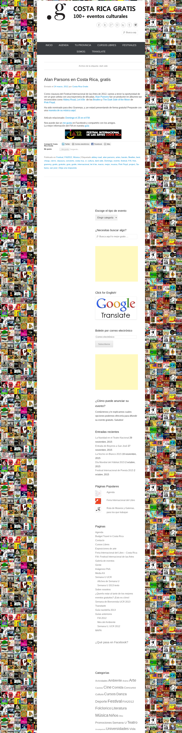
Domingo (108, 161)
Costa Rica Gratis (80, 86)
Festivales (129, 45)
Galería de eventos (104, 561)
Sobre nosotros (103, 589)
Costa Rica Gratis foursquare (123, 25)
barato (124, 157)
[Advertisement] (116, 264)
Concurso (130, 687)
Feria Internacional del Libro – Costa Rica (116, 553)
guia (68, 164)
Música (76, 157)
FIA (129, 161)
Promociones (103, 722)
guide (74, 164)
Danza (121, 694)
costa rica (79, 161)
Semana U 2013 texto (108, 585)
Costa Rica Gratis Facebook (99, 25)
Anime (126, 681)
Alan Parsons (102, 97)
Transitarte (100, 606)
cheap (47, 161)
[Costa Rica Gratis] (91, 11)
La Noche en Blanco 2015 (108, 454)
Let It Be (81, 99)
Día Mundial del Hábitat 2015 (110, 462)
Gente (98, 565)
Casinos (99, 688)
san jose (53, 168)
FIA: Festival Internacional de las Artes (114, 557)
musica (114, 164)
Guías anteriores (103, 614)
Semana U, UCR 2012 (108, 626)
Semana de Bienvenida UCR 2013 (112, 602)
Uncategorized (100, 729)
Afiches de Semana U (108, 581)
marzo (101, 164)
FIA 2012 (101, 618)
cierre (53, 161)
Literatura (119, 708)
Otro (121, 716)
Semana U (119, 722)
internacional (83, 164)
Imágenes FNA (102, 569)
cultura (91, 161)
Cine (107, 687)
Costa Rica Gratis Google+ (111, 25)
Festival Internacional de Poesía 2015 (114, 470)
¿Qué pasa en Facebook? (111, 642)
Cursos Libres (106, 45)
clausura (61, 161)
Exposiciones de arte (105, 548)
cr (86, 161)
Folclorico (103, 708)
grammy (47, 164)
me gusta (67, 123)
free (134, 161)
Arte (132, 680)
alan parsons (109, 157)
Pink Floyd (49, 102)
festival (124, 161)
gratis (54, 164)
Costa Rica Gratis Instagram (135, 25)
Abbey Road (69, 99)
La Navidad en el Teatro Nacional (112, 438)
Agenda (64, 45)
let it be (93, 164)
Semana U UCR (103, 577)
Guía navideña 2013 (105, 610)
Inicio (49, 45)
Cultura (99, 694)
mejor (107, 164)
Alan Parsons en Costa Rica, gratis (77, 79)
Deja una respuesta (68, 168)
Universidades (117, 729)
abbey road (97, 157)
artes (118, 157)
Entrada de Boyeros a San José (111, 446)
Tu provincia (83, 45)
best (138, 157)
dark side (99, 161)
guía (87, 126)
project (132, 164)
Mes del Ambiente (106, 622)
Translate (99, 51)
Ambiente (115, 680)
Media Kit (100, 573)
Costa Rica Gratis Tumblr (129, 25)
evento (117, 161)
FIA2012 (68, 157)
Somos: (81, 51)
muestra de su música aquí (62, 110)
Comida (117, 687)
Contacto (99, 540)
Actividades (101, 680)
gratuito (62, 164)
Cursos (110, 694)
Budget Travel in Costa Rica (109, 536)
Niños (113, 715)
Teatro (132, 722)
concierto (70, 161)
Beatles (97, 99)
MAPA (98, 630)
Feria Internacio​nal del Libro (121, 500)
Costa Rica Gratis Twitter (105, 25)
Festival (59, 157)
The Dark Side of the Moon (116, 99)
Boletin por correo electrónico (113, 330)
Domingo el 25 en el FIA (77, 118)
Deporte (101, 701)
